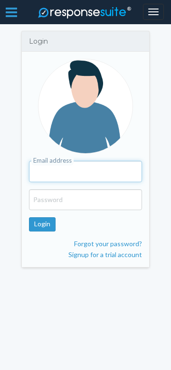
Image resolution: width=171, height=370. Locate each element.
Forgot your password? (108, 244)
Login (42, 224)
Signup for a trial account (105, 254)
